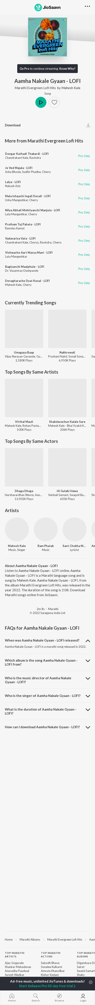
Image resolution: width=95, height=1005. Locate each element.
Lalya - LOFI (13, 182)
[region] (47, 939)
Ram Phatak (46, 546)
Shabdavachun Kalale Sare (67, 421)
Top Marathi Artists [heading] (15, 954)
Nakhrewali (67, 352)
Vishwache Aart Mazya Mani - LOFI (29, 252)
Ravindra (35, 157)
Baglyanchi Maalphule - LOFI (24, 266)
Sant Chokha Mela (75, 546)
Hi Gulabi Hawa (67, 491)
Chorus (34, 242)
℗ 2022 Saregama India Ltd (47, 613)
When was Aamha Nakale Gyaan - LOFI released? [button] (42, 640)
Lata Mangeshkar (16, 214)
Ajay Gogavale (14, 963)
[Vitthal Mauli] (24, 398)
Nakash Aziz (13, 186)
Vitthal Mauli (24, 421)
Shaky (81, 975)
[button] (54, 102)
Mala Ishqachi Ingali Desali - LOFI (28, 196)
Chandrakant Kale (16, 157)
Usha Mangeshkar (16, 200)
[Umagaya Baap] (24, 329)
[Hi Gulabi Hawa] (67, 467)
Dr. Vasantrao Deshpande (21, 270)
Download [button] (13, 125)
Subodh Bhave (50, 963)
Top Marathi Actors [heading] (51, 954)
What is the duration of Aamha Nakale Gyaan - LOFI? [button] (40, 711)
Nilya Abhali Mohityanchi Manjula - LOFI (32, 210)
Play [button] (40, 102)
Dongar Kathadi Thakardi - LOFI (27, 153)
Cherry (46, 172)
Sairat (80, 967)
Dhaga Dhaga (24, 491)
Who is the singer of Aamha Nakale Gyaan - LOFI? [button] (42, 696)
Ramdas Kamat (15, 228)
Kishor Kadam (50, 975)
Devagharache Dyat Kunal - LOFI (27, 281)
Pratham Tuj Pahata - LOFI (23, 224)
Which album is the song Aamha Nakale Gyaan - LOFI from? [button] (41, 662)
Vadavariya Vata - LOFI (20, 238)
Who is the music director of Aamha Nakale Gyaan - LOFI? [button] (38, 680)
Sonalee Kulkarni (51, 967)
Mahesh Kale (70, 88)
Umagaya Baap (24, 352)
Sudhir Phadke (31, 172)
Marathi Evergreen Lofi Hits (35, 88)
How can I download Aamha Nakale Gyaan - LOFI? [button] (42, 727)
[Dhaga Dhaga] (24, 467)
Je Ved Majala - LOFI (18, 168)
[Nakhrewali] (67, 329)
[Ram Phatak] (46, 529)
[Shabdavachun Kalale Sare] (67, 398)
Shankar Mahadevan (18, 967)
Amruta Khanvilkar (53, 971)
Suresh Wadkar (14, 975)
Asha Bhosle (13, 172)
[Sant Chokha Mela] (75, 529)
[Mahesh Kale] (17, 529)
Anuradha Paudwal (17, 971)
